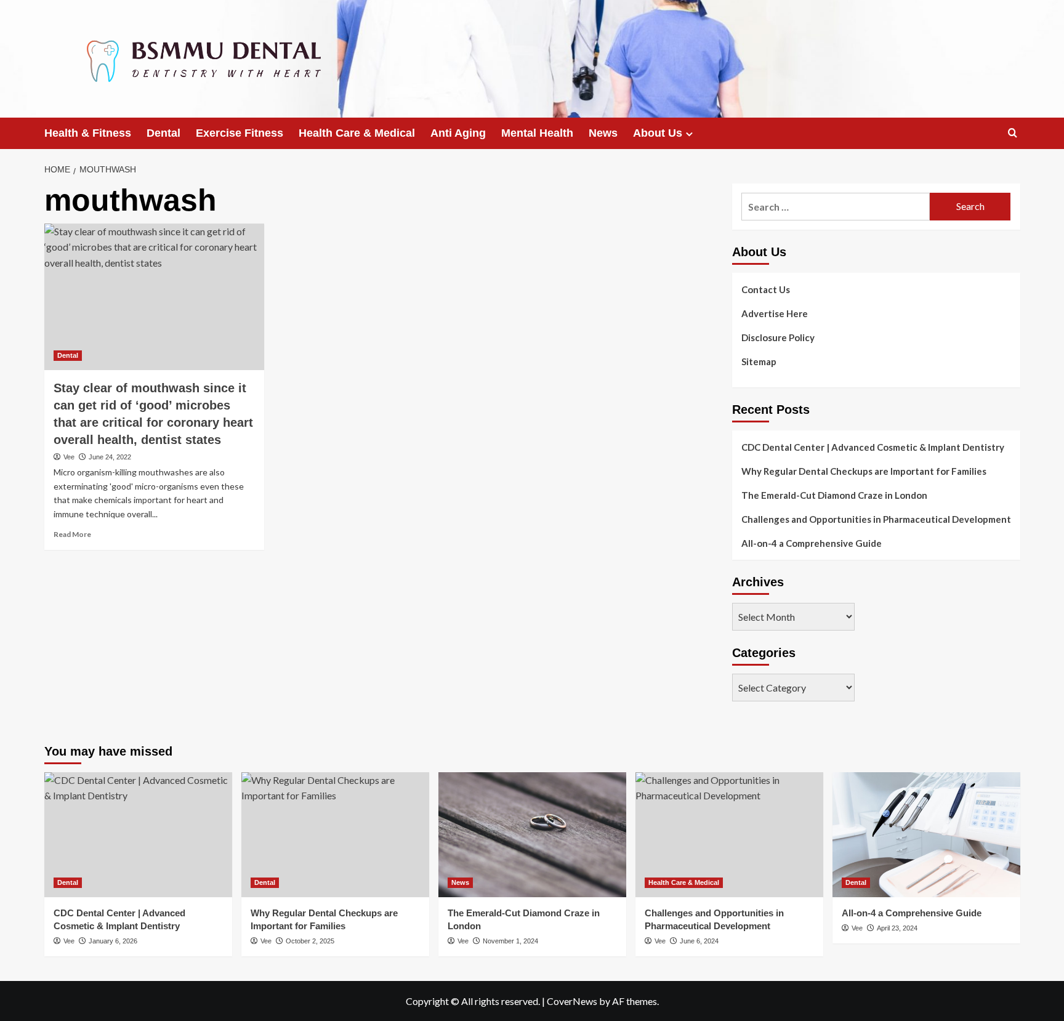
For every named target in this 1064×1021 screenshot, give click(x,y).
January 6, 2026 (113, 941)
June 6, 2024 (699, 941)
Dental (163, 133)
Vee (69, 457)
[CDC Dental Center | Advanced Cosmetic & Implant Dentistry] (138, 834)
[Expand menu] (689, 134)
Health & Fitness (87, 133)
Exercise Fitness (239, 133)
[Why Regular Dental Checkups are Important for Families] (335, 834)
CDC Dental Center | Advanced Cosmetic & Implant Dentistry (872, 447)
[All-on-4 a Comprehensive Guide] (926, 834)
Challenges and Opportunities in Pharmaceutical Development (876, 519)
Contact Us (765, 289)
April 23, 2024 (897, 928)
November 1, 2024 (510, 941)
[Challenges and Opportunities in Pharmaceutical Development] (729, 834)
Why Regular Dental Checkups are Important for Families (863, 471)
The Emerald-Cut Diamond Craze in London (834, 495)
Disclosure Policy (778, 337)
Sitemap (758, 361)
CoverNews (572, 1001)
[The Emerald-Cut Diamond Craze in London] (532, 834)
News (603, 133)
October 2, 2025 (310, 941)
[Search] (1012, 133)
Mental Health (537, 133)
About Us (657, 133)
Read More (72, 534)
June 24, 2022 (110, 457)
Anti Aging (458, 133)
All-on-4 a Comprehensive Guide (811, 543)
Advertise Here (774, 313)
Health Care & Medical (357, 133)
